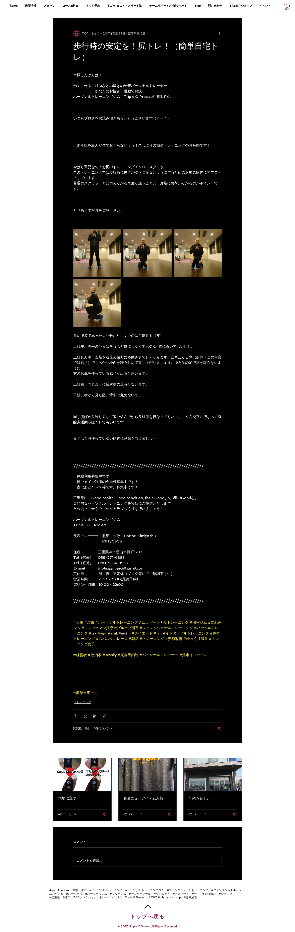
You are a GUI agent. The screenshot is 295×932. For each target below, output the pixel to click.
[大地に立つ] (82, 774)
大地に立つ (67, 798)
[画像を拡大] (97, 253)
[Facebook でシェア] (75, 716)
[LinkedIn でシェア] (95, 716)
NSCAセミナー (201, 798)
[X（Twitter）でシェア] (85, 716)
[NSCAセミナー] (213, 774)
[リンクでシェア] (105, 716)
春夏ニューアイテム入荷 (143, 798)
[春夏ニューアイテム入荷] (148, 774)
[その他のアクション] (219, 33)
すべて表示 (235, 750)
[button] (287, 7)
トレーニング (82, 702)
